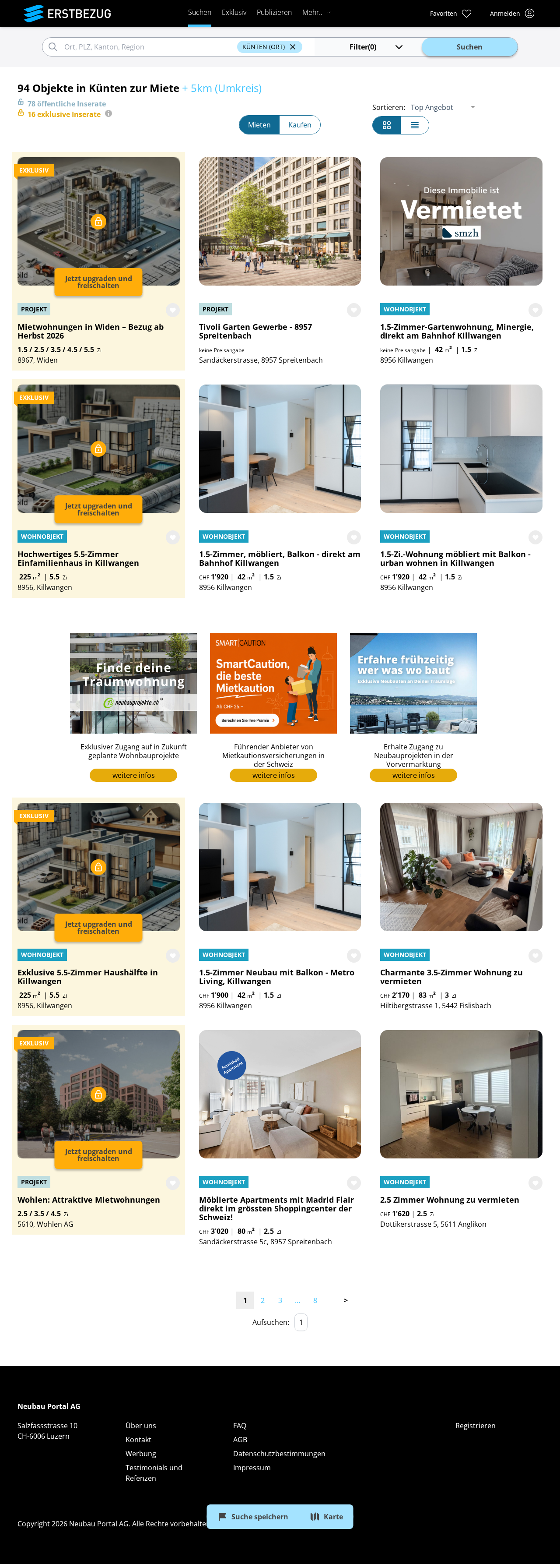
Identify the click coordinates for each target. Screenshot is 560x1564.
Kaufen (300, 125)
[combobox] (149, 47)
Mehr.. (312, 12)
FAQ (239, 1425)
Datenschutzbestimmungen (279, 1453)
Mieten (259, 125)
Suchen (199, 12)
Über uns (141, 1425)
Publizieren (274, 12)
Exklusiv (234, 12)
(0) (363, 47)
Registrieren (475, 1425)
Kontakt (138, 1439)
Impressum (252, 1467)
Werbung (141, 1453)
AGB (240, 1439)
